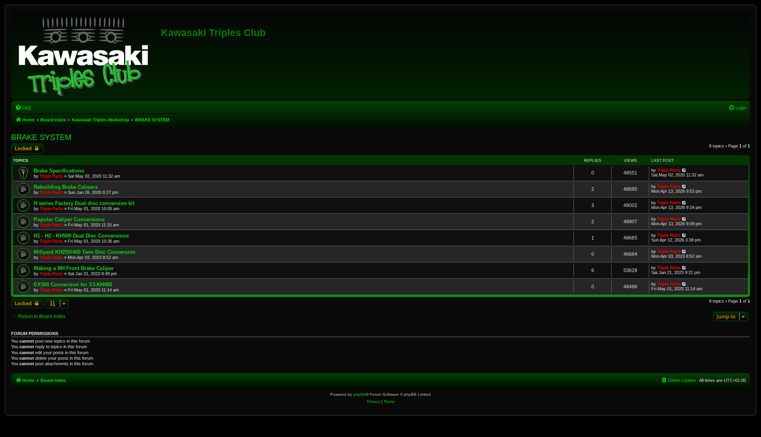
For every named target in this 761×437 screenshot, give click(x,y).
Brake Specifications (59, 171)
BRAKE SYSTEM (41, 137)
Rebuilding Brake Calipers (66, 187)
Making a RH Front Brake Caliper (74, 268)
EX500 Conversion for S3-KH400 (73, 285)
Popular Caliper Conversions (69, 219)
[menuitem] (23, 108)
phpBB (359, 394)
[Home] (87, 55)
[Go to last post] (684, 170)
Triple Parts (51, 176)
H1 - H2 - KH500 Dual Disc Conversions (81, 236)
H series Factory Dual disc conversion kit (84, 203)
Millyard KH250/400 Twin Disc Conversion (85, 252)
